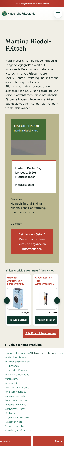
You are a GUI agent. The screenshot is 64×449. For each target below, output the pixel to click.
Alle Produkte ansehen (40, 333)
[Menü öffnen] (58, 14)
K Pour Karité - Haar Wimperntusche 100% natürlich (44, 281)
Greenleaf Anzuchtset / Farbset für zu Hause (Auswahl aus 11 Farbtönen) (17, 281)
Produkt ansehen (18, 319)
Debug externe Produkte (25, 344)
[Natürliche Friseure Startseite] (19, 13)
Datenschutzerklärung (43, 352)
